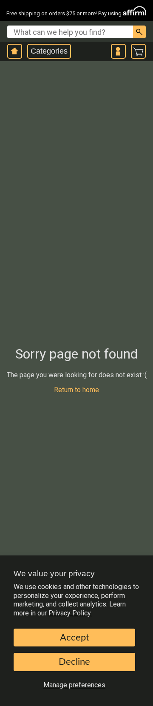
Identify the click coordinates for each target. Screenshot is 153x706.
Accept (74, 637)
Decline (74, 661)
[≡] (118, 51)
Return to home (76, 390)
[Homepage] (14, 51)
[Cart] (138, 51)
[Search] (139, 32)
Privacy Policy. (70, 613)
